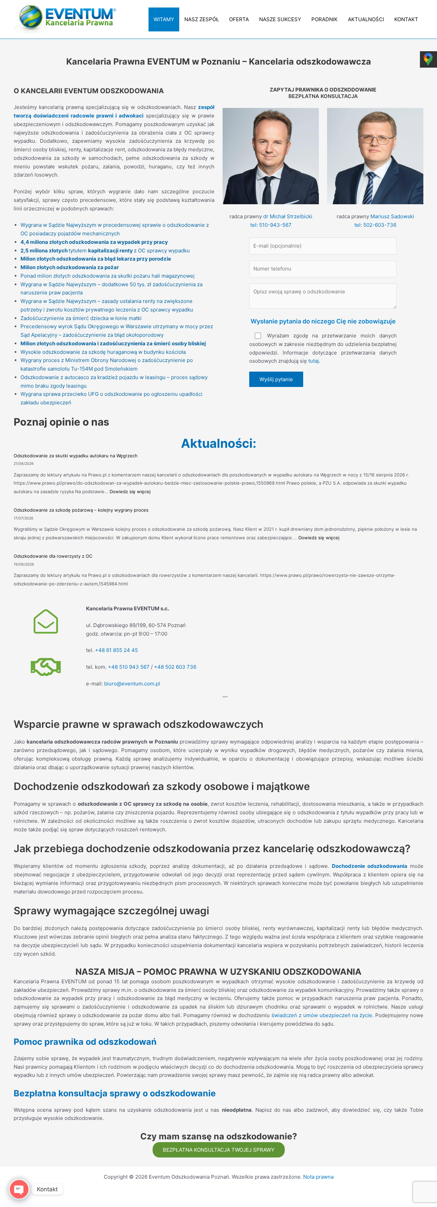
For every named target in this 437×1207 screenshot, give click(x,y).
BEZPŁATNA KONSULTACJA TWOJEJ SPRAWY (218, 1150)
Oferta (239, 19)
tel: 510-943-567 (271, 225)
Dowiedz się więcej (130, 491)
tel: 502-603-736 (375, 225)
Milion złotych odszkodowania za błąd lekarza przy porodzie (95, 258)
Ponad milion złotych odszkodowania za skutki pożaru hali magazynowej (107, 276)
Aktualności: (218, 443)
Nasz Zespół (201, 19)
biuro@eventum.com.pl (132, 683)
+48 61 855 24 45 (116, 650)
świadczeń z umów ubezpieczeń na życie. (322, 1015)
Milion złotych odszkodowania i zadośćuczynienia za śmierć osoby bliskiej (113, 343)
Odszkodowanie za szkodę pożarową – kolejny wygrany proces (81, 510)
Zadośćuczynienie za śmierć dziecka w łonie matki (81, 318)
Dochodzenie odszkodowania (369, 866)
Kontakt (406, 19)
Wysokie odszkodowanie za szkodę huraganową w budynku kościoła (103, 352)
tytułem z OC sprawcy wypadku (105, 250)
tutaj (313, 361)
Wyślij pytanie (276, 379)
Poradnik (324, 19)
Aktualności (366, 19)
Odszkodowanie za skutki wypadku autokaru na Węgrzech (76, 455)
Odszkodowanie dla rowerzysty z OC (53, 556)
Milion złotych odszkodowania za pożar (69, 267)
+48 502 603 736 (175, 667)
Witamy (164, 19)
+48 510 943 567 (129, 667)
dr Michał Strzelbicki (287, 216)
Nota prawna (318, 1177)
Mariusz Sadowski (392, 216)
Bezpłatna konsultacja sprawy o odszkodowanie (115, 1093)
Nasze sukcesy (280, 19)
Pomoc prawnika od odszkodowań (85, 1042)
